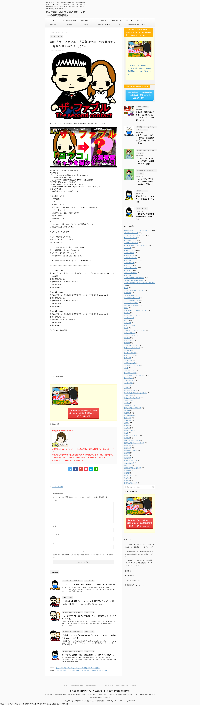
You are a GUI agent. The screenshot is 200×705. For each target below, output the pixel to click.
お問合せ (128, 571)
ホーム (66, 685)
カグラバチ (127, 323)
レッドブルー (128, 395)
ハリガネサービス (130, 363)
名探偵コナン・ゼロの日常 (132, 408)
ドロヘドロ (127, 358)
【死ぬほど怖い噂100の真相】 (134, 280)
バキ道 (126, 368)
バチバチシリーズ (130, 370)
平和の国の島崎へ (130, 415)
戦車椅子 (127, 425)
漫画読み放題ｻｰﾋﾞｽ (86, 20)
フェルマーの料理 (130, 373)
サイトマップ (129, 576)
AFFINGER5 (131, 701)
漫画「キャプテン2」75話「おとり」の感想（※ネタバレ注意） (78, 668)
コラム (120, 24)
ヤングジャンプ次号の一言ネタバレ (135, 393)
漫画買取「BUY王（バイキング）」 (136, 25)
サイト (55, 543)
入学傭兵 (127, 403)
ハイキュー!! (128, 360)
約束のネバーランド (130, 460)
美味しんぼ (127, 465)
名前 (55, 526)
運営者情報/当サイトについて (134, 585)
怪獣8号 (126, 423)
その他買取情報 (129, 295)
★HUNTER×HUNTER (131, 243)
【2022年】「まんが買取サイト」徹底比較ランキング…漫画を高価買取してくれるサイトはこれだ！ (139, 562)
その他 (86, 24)
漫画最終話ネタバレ (130, 450)
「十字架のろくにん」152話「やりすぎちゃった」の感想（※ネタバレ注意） (82, 670)
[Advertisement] (83, 353)
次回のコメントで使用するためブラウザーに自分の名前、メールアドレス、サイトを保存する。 (83, 556)
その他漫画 (127, 293)
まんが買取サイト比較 (70, 20)
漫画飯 (126, 455)
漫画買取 (103, 20)
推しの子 (127, 428)
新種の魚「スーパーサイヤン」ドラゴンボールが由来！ (145, 199)
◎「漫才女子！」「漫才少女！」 (135, 235)
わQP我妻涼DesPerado (131, 305)
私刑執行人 (127, 458)
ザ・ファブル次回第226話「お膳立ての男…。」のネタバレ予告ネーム (88, 655)
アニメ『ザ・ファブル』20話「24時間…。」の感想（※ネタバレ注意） (89, 584)
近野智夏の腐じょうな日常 (132, 468)
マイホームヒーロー (130, 390)
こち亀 (126, 288)
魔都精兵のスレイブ (130, 483)
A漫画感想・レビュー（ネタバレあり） (120, 20)
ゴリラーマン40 (129, 333)
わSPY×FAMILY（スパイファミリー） (136, 310)
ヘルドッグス (128, 383)
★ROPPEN (127, 248)
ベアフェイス (128, 385)
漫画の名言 (127, 445)
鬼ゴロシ (127, 478)
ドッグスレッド (129, 355)
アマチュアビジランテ (131, 315)
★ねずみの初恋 (129, 253)
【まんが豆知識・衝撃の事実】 (134, 278)
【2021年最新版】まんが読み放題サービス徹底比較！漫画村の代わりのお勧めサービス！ (139, 554)
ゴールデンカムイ (130, 335)
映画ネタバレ (128, 430)
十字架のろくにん (130, 405)
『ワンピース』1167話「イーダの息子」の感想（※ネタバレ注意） (145, 161)
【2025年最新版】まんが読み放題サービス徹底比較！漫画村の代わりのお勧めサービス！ (139, 95)
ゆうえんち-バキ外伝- (131, 303)
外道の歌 (69, 24)
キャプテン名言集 (130, 325)
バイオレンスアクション (132, 365)
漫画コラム (127, 448)
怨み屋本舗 (127, 420)
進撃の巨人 (127, 470)
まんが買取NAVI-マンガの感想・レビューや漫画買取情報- (100, 690)
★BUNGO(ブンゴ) (130, 240)
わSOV (126, 308)
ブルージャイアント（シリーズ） (135, 375)
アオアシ (127, 313)
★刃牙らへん (128, 270)
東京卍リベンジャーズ (131, 435)
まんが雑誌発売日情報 (77, 685)
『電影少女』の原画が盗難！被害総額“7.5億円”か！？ (145, 216)
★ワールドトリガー (130, 268)
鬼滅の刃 (127, 480)
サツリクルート (129, 340)
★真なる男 (127, 275)
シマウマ (127, 343)
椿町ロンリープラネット (132, 440)
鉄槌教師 (127, 473)
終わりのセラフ (129, 463)
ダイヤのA (127, 350)
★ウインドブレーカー (131, 260)
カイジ (126, 320)
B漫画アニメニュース (131, 233)
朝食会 (126, 433)
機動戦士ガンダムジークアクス (134, 443)
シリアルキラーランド (131, 345)
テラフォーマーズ (130, 353)
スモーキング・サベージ (132, 348)
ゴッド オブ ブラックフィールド (134, 330)
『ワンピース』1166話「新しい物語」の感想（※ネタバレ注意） (144, 181)
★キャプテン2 (129, 263)
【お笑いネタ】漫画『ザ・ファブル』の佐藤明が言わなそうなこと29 (88, 601)
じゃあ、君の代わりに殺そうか (134, 290)
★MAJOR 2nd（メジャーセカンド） (136, 245)
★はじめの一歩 (129, 255)
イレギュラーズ (129, 318)
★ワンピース (128, 265)
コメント (56, 500)
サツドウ (127, 338)
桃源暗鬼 (127, 438)
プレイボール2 (129, 380)
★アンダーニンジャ (130, 258)
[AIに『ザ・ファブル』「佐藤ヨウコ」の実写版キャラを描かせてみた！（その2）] (91, 469)
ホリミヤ (127, 388)
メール (56, 535)
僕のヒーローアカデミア (132, 398)
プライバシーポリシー (132, 580)
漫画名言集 (53, 24)
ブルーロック (128, 378)
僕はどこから (128, 400)
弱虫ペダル (127, 418)
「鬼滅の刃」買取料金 (103, 24)
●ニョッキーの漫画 (130, 238)
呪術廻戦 (127, 410)
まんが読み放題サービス (132, 300)
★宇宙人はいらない (130, 273)
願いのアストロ (129, 475)
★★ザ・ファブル (136, 20)
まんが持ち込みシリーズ (132, 298)
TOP (53, 20)
